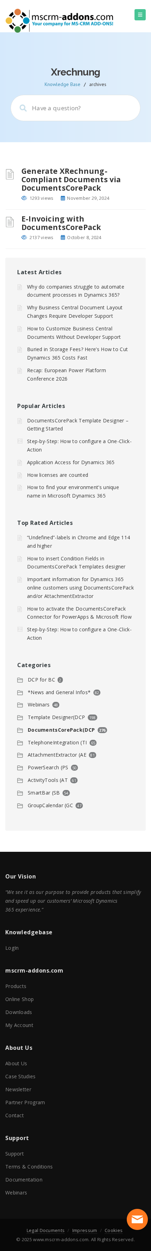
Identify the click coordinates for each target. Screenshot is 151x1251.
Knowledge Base (62, 84)
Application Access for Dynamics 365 (71, 462)
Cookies (114, 1230)
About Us (16, 1063)
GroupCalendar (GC (50, 805)
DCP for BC (41, 679)
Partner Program (25, 1102)
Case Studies (20, 1076)
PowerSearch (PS (48, 767)
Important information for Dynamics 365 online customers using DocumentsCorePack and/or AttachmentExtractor (80, 587)
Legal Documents (46, 1230)
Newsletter (18, 1089)
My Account (19, 1025)
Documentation (23, 1179)
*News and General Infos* (59, 692)
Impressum (84, 1230)
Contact (14, 1115)
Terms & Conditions (29, 1166)
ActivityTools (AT (48, 780)
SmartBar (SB (44, 792)
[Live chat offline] (137, 1219)
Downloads (18, 1012)
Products (15, 986)
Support (14, 1153)
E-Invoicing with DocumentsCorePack (61, 223)
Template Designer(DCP (56, 717)
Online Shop (19, 999)
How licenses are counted (57, 475)
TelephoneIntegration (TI (57, 742)
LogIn (12, 947)
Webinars (39, 704)
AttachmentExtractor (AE (57, 754)
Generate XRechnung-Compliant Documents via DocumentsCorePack (71, 179)
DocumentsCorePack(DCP (61, 729)
